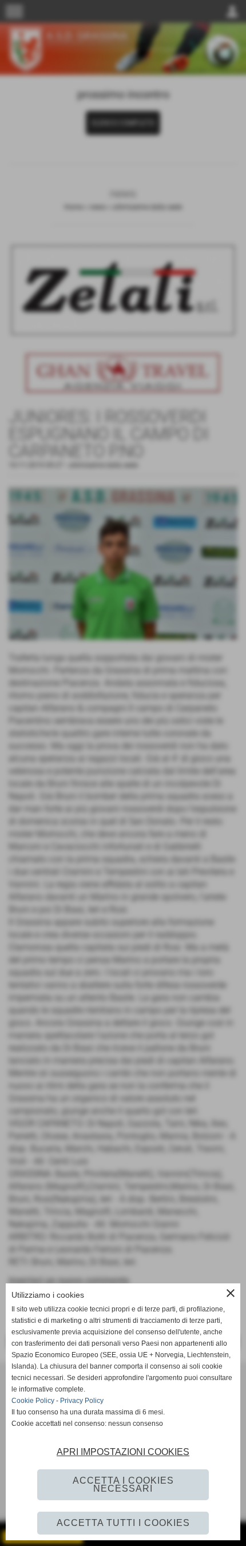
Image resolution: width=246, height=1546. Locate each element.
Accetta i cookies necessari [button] (123, 1484)
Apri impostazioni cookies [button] (123, 1452)
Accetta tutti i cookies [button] (123, 1523)
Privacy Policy (82, 1401)
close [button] (230, 1293)
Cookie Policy (32, 1401)
